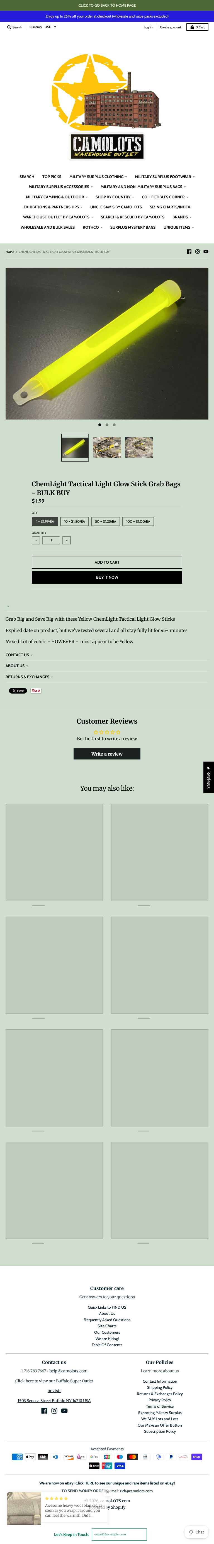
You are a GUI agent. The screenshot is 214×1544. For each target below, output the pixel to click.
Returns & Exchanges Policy (160, 1393)
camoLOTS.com (115, 1500)
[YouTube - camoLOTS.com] (205, 251)
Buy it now (107, 577)
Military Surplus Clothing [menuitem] (96, 176)
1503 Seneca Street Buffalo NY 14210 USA (54, 1400)
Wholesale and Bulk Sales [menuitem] (48, 227)
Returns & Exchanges (27, 676)
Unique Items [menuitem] (177, 227)
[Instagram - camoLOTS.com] (197, 251)
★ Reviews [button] (208, 777)
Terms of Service (160, 1406)
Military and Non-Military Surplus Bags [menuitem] (141, 186)
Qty (35, 513)
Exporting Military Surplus (160, 1412)
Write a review (107, 754)
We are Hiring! (107, 1338)
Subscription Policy (160, 1431)
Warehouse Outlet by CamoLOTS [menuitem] (56, 216)
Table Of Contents (107, 1344)
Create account (170, 27)
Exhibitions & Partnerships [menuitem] (51, 206)
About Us (15, 665)
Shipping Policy (159, 1387)
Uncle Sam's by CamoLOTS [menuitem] (116, 206)
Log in (148, 27)
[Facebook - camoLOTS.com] (189, 251)
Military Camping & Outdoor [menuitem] (55, 196)
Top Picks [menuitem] (51, 176)
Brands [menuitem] (180, 216)
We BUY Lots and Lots (159, 1418)
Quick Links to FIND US (107, 1307)
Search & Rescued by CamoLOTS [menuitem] (132, 216)
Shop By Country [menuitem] (113, 196)
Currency (36, 27)
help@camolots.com (68, 1370)
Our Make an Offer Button (160, 1425)
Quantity (39, 533)
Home (10, 252)
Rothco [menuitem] (91, 227)
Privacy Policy (160, 1399)
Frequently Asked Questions (107, 1319)
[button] (111, 1492)
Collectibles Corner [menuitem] (163, 196)
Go (154, 1534)
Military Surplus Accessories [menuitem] (59, 186)
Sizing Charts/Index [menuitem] (170, 206)
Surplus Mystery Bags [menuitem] (132, 227)
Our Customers (107, 1332)
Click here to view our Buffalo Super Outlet (54, 1380)
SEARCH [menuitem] (27, 176)
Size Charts (107, 1325)
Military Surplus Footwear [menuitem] (163, 176)
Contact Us (17, 654)
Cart (200, 27)
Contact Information (160, 1381)
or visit (54, 1390)
